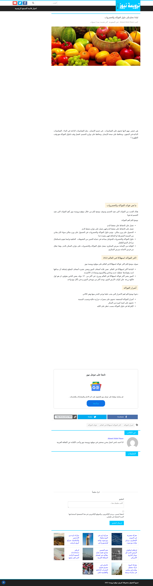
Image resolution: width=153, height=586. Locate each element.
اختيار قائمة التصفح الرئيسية (26, 8)
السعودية (112, 22)
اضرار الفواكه (128, 425)
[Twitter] (20, 3)
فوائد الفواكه (92, 425)
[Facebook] (25, 3)
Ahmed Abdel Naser (127, 22)
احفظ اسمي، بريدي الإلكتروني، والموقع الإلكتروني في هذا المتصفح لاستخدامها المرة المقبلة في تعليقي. (96, 515)
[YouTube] (15, 3)
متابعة (96, 403)
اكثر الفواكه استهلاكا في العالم (110, 425)
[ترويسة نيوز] (128, 5)
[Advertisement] (96, 98)
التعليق (121, 499)
